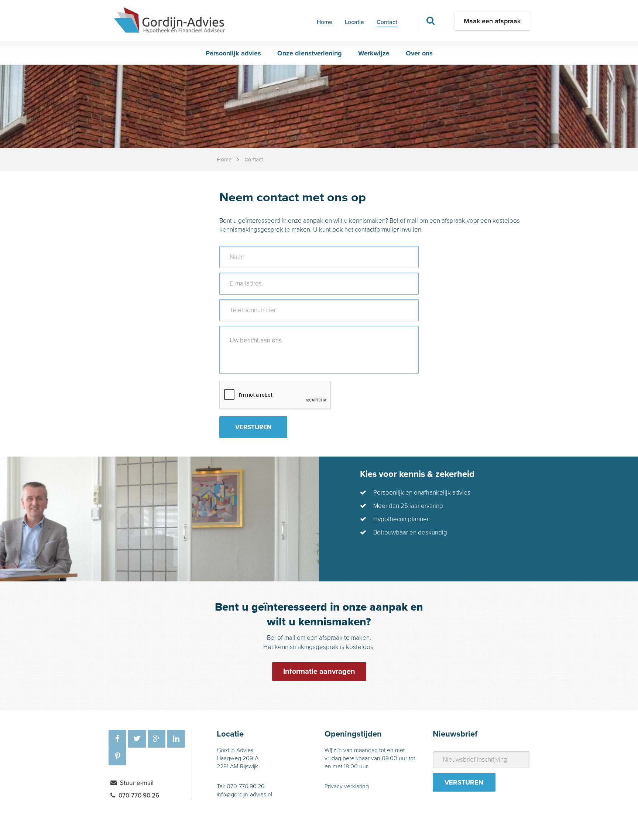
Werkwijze (374, 53)
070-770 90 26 (139, 795)
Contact (387, 22)
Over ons (419, 53)
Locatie (354, 22)
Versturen (253, 427)
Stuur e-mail (137, 783)
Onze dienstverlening (309, 53)
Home (324, 22)
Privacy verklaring (347, 786)
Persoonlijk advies (233, 53)
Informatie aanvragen (319, 671)
